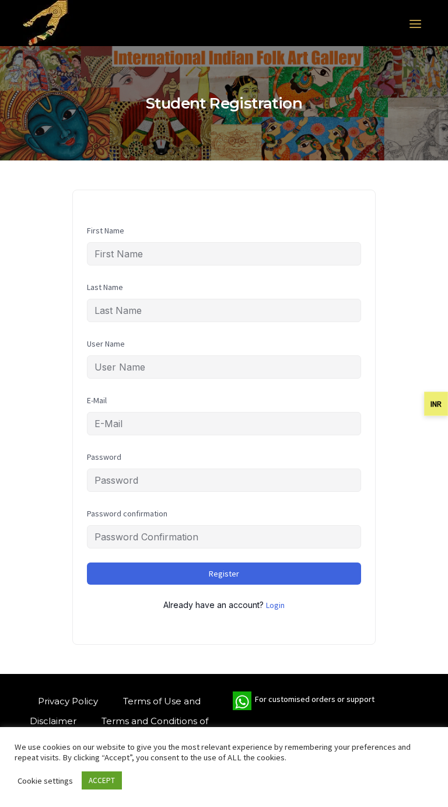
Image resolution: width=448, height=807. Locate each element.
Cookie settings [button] (45, 780)
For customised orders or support (303, 702)
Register (224, 573)
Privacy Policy (68, 701)
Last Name (105, 287)
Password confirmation (127, 513)
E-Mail (97, 400)
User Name (106, 343)
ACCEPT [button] (102, 780)
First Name (105, 230)
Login (275, 605)
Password (104, 457)
